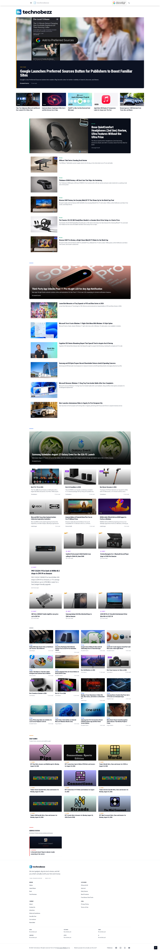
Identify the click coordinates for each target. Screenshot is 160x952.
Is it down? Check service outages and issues (41, 833)
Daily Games (84, 891)
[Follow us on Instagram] (120, 947)
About (30, 904)
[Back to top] (155, 947)
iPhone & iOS (84, 885)
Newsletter (32, 922)
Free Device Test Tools (87, 897)
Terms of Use (84, 907)
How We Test (32, 916)
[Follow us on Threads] (124, 947)
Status (31, 885)
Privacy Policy (85, 904)
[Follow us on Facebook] (116, 947)
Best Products (85, 894)
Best (30, 891)
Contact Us (32, 907)
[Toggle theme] (129, 2)
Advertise (32, 910)
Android (83, 888)
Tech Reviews (33, 894)
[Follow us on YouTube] (129, 947)
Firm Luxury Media (61, 948)
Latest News (32, 888)
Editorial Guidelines (34, 913)
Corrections (32, 919)
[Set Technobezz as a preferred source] (119, 3)
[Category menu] (31, 2)
